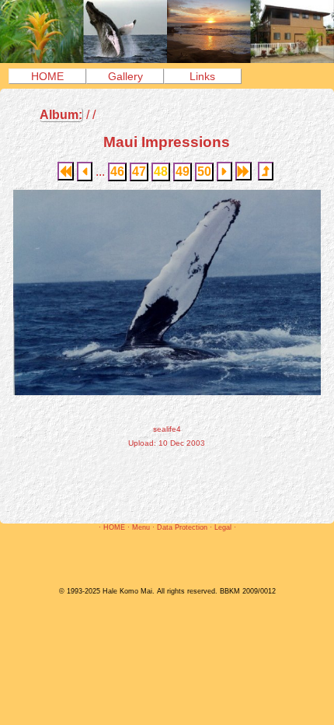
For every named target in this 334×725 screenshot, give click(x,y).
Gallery (125, 76)
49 (183, 171)
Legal (222, 527)
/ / (68, 114)
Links (202, 76)
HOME (47, 76)
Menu (141, 527)
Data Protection (182, 527)
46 (117, 171)
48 (161, 171)
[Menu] (167, 58)
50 (204, 171)
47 (139, 171)
